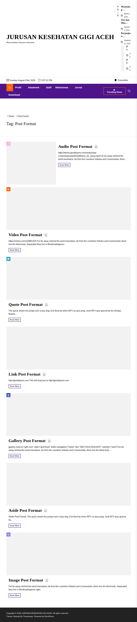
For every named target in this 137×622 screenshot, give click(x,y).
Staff (48, 87)
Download (14, 95)
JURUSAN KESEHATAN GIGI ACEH (60, 36)
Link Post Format (24, 374)
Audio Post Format (75, 146)
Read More (64, 165)
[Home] (9, 87)
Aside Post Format (25, 510)
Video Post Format (25, 234)
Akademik (33, 87)
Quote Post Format (26, 304)
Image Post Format (26, 580)
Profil (18, 87)
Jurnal (78, 87)
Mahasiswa (61, 87)
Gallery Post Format (27, 440)
